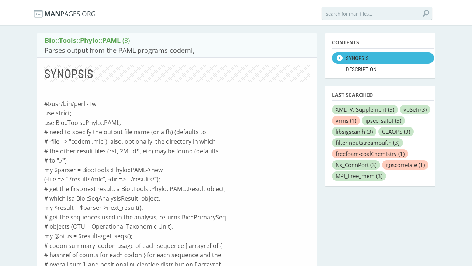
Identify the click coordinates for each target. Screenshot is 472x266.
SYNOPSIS (357, 58)
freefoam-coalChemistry (370, 153)
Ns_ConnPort (356, 164)
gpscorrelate (405, 164)
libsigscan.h (354, 131)
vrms (346, 120)
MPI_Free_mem (359, 176)
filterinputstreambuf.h (367, 142)
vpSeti (415, 109)
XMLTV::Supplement (365, 109)
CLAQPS (396, 131)
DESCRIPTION (361, 69)
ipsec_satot (383, 120)
